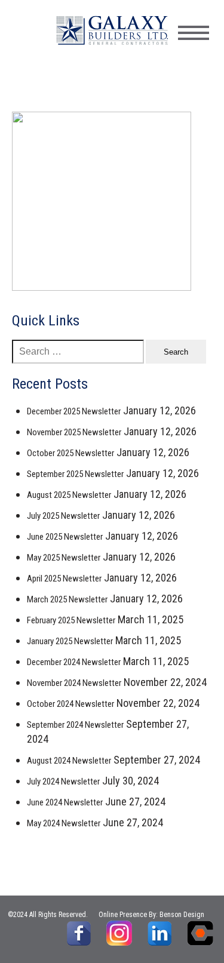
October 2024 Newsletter (70, 704)
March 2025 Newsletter (67, 599)
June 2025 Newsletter (65, 536)
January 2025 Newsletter (70, 641)
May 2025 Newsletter (63, 557)
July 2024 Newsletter (63, 781)
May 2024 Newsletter (63, 823)
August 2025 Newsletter (69, 495)
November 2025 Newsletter (74, 432)
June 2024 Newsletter (65, 802)
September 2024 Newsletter (75, 724)
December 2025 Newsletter (74, 411)
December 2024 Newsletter (74, 662)
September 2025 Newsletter (75, 474)
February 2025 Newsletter (71, 620)
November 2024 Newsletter (74, 683)
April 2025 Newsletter (64, 578)
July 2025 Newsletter (63, 515)
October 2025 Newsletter (70, 453)
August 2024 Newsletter (69, 760)
